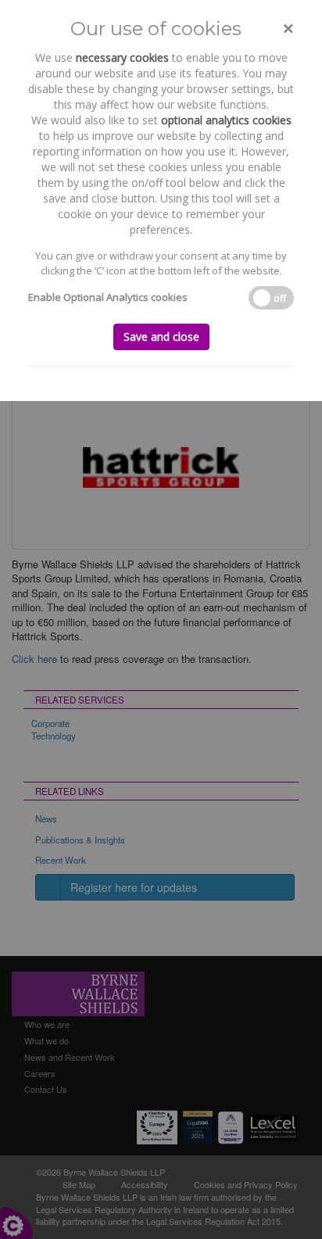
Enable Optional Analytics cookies (108, 297)
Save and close (161, 336)
